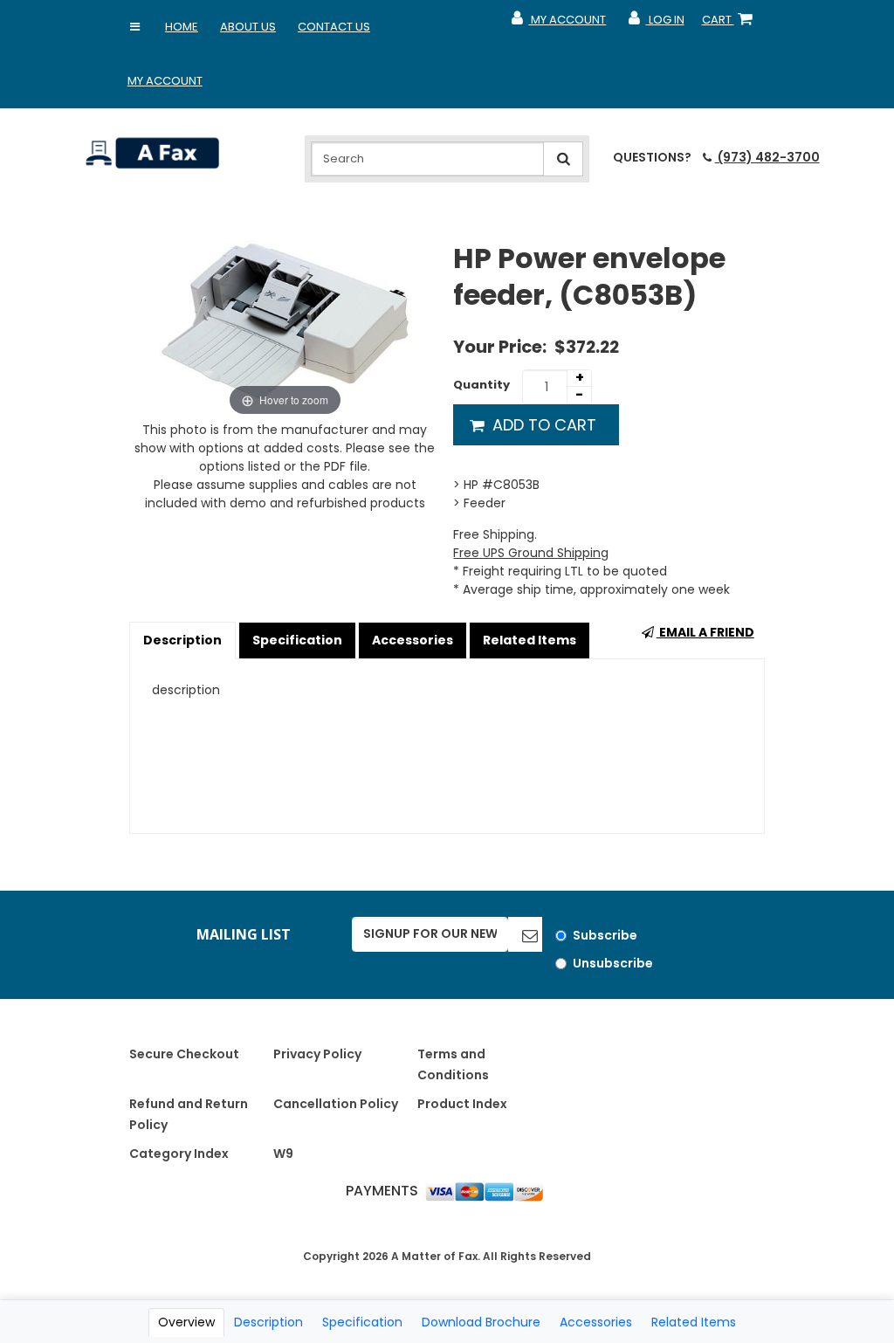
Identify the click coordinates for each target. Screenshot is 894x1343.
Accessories (412, 640)
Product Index (462, 1103)
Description (182, 640)
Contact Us (334, 26)
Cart (730, 23)
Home (181, 26)
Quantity (481, 384)
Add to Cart (542, 425)
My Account (165, 80)
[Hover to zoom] (284, 330)
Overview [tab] (186, 1322)
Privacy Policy (317, 1054)
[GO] (525, 934)
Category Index (179, 1153)
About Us (248, 26)
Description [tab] (268, 1322)
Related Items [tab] (693, 1322)
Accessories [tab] (596, 1322)
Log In (655, 23)
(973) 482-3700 (767, 157)
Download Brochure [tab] (481, 1322)
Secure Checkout (184, 1054)
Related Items (529, 640)
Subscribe (605, 935)
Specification (297, 640)
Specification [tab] (362, 1322)
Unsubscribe (613, 963)
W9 (283, 1153)
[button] (135, 27)
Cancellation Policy (335, 1103)
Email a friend (705, 632)
